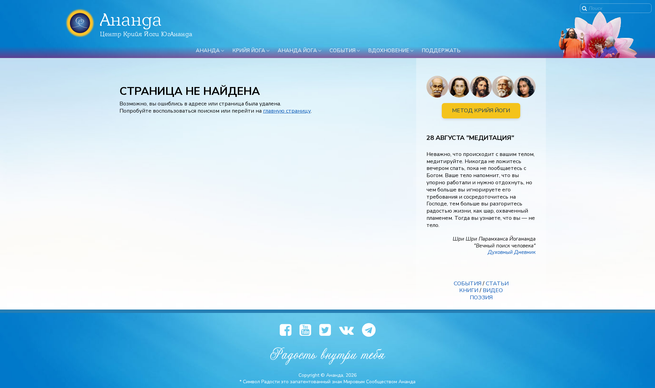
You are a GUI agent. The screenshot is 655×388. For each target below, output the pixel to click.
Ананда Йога (297, 50)
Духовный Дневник (512, 252)
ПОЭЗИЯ (481, 297)
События (342, 50)
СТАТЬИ (497, 283)
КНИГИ (468, 290)
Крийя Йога (248, 50)
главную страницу (287, 111)
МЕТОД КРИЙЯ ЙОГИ (481, 110)
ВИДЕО (493, 290)
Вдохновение (388, 50)
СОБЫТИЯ (467, 283)
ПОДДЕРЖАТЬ (441, 50)
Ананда (208, 50)
